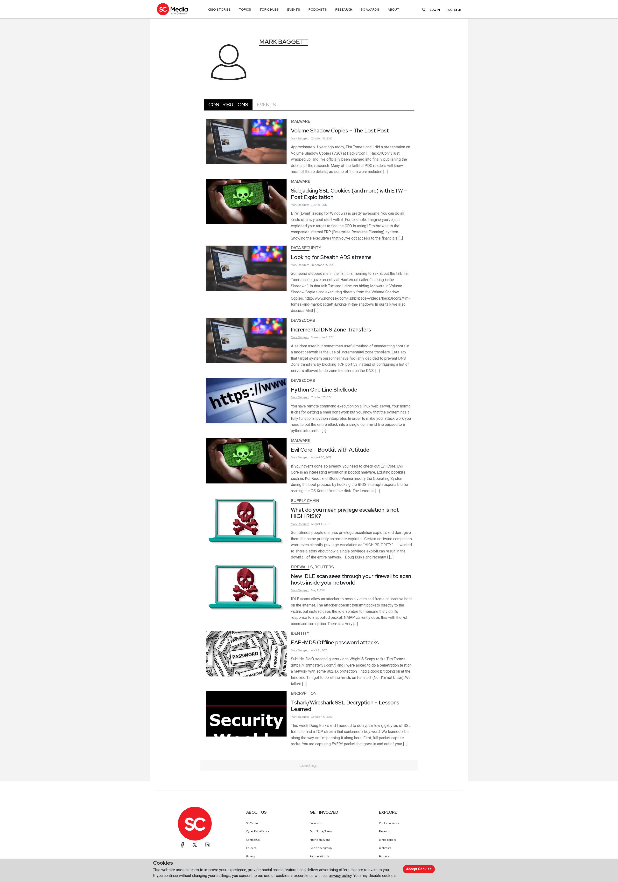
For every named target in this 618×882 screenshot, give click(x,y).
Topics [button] (245, 9)
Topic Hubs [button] (269, 9)
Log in (435, 10)
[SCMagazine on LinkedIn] (207, 845)
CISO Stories (219, 9)
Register (454, 10)
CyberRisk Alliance (257, 831)
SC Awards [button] (370, 9)
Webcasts (385, 848)
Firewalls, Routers (312, 567)
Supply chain (305, 500)
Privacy (250, 856)
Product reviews (389, 823)
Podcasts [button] (318, 9)
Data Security (306, 247)
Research (385, 831)
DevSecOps (303, 320)
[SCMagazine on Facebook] (182, 845)
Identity (300, 633)
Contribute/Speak (321, 831)
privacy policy (340, 875)
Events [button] (293, 9)
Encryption (303, 693)
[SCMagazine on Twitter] (195, 845)
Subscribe (316, 823)
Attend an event (320, 839)
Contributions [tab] (228, 105)
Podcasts (384, 856)
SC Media (252, 823)
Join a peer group (321, 848)
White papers (387, 839)
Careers (251, 848)
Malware (300, 121)
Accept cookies (418, 869)
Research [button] (343, 9)
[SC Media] (172, 9)
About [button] (393, 9)
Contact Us (253, 839)
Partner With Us (319, 856)
